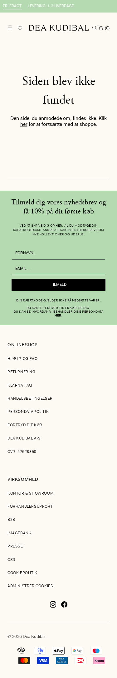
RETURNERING (21, 372)
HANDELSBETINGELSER (30, 399)
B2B (11, 520)
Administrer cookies (30, 586)
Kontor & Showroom (30, 494)
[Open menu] (9, 27)
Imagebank (19, 533)
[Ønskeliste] (19, 27)
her (23, 124)
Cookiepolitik (22, 573)
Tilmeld (58, 285)
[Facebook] (64, 607)
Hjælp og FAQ (22, 359)
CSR (11, 560)
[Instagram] (53, 607)
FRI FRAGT (10, 6)
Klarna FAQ (19, 386)
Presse (15, 546)
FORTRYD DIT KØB (24, 425)
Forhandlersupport (30, 507)
